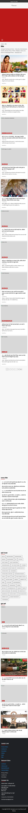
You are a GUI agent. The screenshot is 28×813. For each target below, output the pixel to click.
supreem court (5, 596)
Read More (4, 83)
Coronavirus (13, 570)
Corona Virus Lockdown (7, 573)
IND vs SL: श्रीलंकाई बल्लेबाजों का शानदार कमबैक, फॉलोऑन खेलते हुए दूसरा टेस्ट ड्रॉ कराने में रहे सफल (13, 504)
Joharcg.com (4, 765)
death (8, 576)
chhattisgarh (5, 562)
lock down (8, 582)
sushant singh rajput (14, 596)
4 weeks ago (4, 139)
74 (18, 369)
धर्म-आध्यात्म (7, 320)
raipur (24, 588)
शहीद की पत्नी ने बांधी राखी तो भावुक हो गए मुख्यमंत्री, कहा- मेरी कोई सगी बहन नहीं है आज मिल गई (13, 508)
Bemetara (4, 133)
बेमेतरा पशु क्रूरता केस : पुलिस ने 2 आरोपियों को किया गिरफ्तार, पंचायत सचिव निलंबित (13, 513)
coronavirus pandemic (19, 573)
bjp (15, 559)
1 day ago (3, 733)
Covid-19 (3, 576)
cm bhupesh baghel (6, 565)
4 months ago (4, 201)
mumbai (18, 585)
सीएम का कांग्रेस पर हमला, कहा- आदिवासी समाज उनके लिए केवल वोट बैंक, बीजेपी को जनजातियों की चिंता (13, 487)
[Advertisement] (14, 23)
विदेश (2, 757)
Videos (3, 753)
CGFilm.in (3, 763)
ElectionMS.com (5, 768)
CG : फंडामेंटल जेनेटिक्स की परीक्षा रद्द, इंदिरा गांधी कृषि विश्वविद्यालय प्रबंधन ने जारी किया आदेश (14, 500)
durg (13, 576)
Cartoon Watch (4, 770)
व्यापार (2, 755)
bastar (3, 556)
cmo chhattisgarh (16, 565)
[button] (2, 39)
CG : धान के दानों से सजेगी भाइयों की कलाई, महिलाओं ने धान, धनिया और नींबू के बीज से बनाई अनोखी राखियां (14, 482)
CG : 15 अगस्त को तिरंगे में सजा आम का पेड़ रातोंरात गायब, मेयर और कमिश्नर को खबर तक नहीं (14, 491)
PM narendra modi (12, 588)
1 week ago (4, 108)
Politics (3, 648)
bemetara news (10, 556)
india (3, 579)
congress (24, 565)
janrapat (16, 579)
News (3, 351)
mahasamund (12, 585)
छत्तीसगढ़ (3, 71)
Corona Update (5, 570)
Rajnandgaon (5, 593)
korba (3, 582)
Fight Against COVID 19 (21, 576)
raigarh (19, 588)
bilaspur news (10, 559)
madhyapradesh (16, 582)
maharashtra (5, 585)
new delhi (4, 588)
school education (22, 593)
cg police (20, 559)
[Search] (26, 40)
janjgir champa (9, 579)
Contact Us (4, 748)
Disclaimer (3, 751)
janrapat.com (23, 579)
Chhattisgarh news (14, 562)
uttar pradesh (5, 599)
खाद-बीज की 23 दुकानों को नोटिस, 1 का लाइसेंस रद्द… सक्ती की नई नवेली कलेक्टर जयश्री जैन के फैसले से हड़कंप (14, 495)
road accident (13, 593)
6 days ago (4, 77)
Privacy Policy (4, 746)
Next (21, 369)
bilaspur (3, 559)
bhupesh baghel (18, 556)
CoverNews (20, 809)
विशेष (6, 71)
